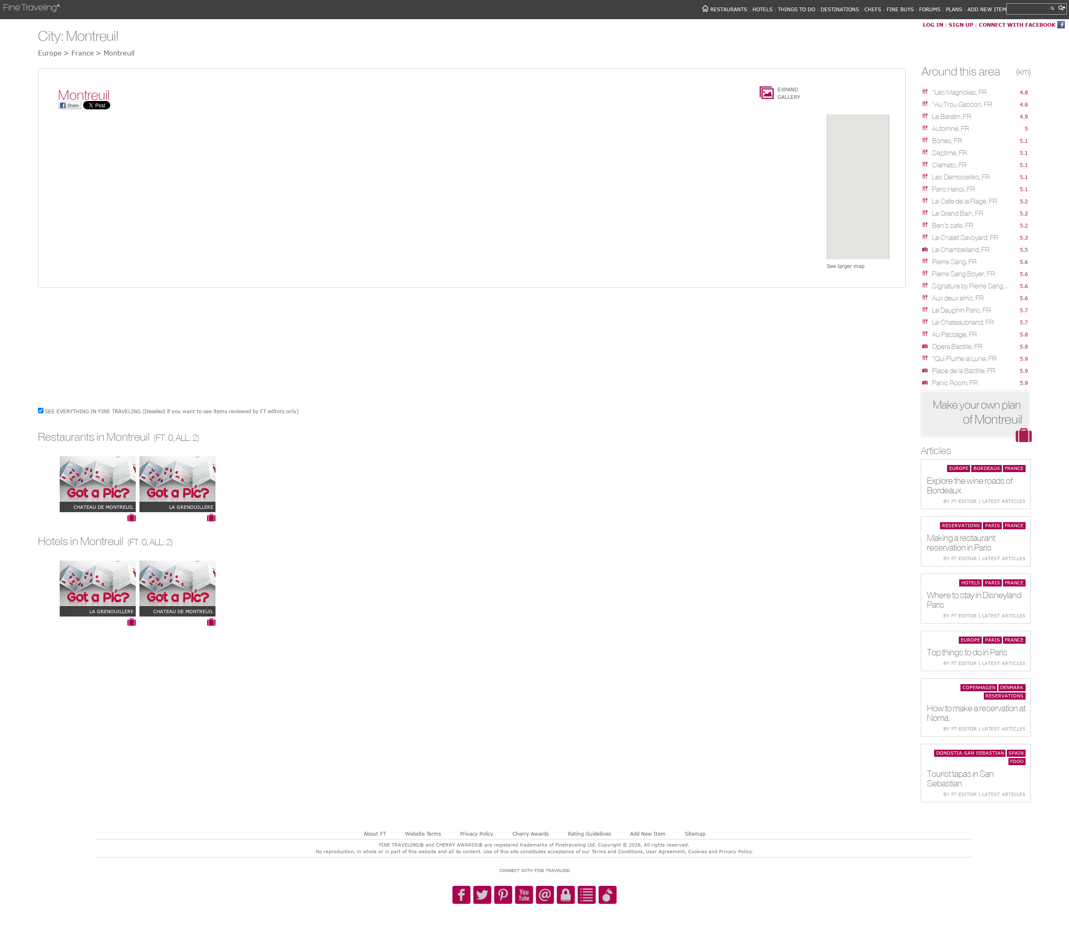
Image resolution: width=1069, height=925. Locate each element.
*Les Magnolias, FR (959, 92)
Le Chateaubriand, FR (963, 322)
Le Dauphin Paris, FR (961, 310)
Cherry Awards (530, 834)
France (1014, 468)
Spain (1015, 753)
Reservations (961, 525)
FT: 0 (164, 437)
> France (78, 53)
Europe (958, 468)
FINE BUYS (900, 9)
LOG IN (933, 25)
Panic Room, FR (955, 383)
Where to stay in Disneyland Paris (974, 600)
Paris (992, 525)
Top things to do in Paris (967, 652)
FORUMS (929, 9)
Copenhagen (979, 687)
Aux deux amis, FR (958, 298)
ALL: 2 (186, 437)
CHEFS (872, 9)
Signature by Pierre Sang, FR (972, 286)
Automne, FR (950, 128)
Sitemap (695, 834)
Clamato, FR (949, 165)
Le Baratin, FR (951, 116)
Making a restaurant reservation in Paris (961, 543)
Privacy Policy (476, 834)
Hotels (970, 582)
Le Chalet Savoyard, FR (965, 237)
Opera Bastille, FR (957, 346)
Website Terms (423, 834)
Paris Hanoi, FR (953, 189)
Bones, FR (947, 140)
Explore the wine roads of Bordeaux (970, 485)
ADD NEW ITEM (987, 9)
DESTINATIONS (840, 9)
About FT (375, 834)
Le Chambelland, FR (961, 249)
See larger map (845, 266)
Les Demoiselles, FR (961, 177)
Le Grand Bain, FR (957, 213)
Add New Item (648, 834)
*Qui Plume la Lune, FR (964, 358)
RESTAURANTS (728, 9)
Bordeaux (986, 468)
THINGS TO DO (796, 9)
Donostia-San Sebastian (970, 753)
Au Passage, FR (954, 334)
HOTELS (762, 9)
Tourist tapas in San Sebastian (960, 778)
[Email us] (544, 895)
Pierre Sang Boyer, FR (963, 274)
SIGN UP (961, 25)
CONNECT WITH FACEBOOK (1017, 25)
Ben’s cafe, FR (952, 225)
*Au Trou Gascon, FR (962, 104)
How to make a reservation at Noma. (976, 713)
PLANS (954, 9)
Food (1016, 761)
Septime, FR (949, 153)
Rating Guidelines (589, 834)
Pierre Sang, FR (954, 262)
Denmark (1011, 687)
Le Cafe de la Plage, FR (964, 201)
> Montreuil (115, 53)
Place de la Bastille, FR (964, 370)
